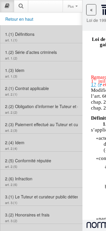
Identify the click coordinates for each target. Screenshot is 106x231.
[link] (41, 34)
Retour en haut (19, 19)
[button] (91, 9)
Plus (71, 6)
